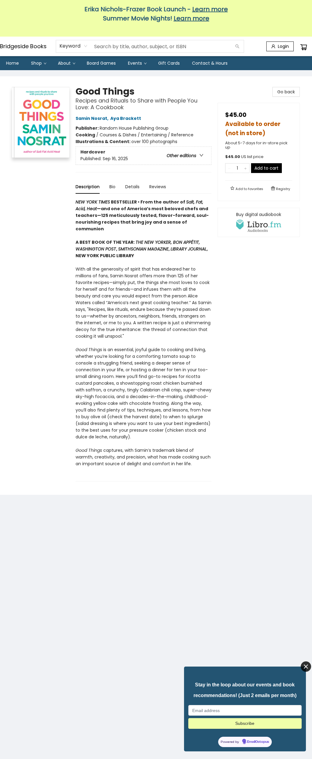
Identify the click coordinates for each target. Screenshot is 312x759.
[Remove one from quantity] (229, 168)
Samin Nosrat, (92, 118)
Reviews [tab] (157, 187)
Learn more (210, 9)
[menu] (156, 63)
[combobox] (73, 46)
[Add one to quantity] (245, 168)
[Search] (237, 46)
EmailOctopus (258, 741)
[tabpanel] (143, 340)
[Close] (306, 666)
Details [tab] (132, 187)
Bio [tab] (112, 187)
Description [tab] (88, 187)
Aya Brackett (125, 118)
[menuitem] (12, 63)
